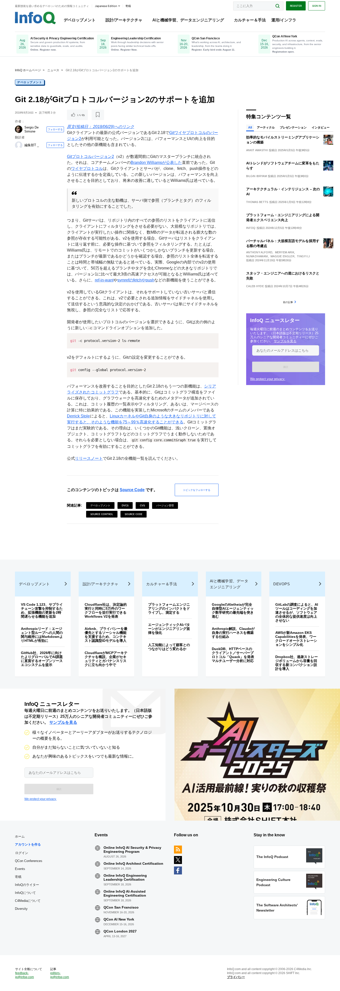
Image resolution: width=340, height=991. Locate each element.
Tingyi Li (303, 256)
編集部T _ (31, 145)
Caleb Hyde (255, 286)
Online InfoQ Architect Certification (133, 863)
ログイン (21, 853)
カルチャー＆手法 (250, 20)
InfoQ (251, 227)
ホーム (20, 836)
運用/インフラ (283, 20)
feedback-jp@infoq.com (24, 975)
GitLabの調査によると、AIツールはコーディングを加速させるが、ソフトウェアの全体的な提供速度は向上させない (296, 612)
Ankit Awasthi (257, 150)
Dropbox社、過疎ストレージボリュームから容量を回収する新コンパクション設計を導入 (296, 663)
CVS (142, 505)
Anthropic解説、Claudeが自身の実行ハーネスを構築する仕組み (233, 633)
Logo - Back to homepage (35, 18)
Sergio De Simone (31, 129)
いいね (81, 114)
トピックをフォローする (196, 489)
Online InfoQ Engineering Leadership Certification (125, 877)
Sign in (316, 5)
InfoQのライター (27, 885)
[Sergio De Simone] (18, 129)
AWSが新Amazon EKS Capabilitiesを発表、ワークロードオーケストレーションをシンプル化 (296, 639)
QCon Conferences (28, 861)
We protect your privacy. (267, 379)
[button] (285, 367)
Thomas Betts (257, 201)
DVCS (125, 505)
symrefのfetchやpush (135, 280)
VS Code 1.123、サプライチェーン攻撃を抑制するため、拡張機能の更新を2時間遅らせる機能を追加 (42, 610)
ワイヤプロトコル (87, 168)
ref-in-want (104, 280)
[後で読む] (98, 115)
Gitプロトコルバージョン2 (90, 156)
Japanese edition (106, 6)
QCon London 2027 (120, 931)
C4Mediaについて (28, 901)
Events (20, 869)
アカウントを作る (28, 844)
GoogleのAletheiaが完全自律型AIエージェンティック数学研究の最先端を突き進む (233, 610)
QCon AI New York (119, 919)
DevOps (281, 584)
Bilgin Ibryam (256, 176)
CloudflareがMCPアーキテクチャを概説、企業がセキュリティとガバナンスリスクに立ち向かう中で (106, 659)
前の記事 (288, 302)
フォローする (55, 129)
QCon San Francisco (121, 907)
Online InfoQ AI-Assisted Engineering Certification (125, 893)
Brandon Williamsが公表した (156, 162)
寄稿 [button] (128, 5)
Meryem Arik (284, 252)
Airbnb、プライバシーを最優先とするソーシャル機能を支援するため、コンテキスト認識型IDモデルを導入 (106, 635)
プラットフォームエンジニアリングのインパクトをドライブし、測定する (169, 608)
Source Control (101, 514)
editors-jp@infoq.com (59, 975)
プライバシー (236, 977)
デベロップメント (80, 20)
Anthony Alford (259, 252)
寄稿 (18, 877)
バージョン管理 (165, 505)
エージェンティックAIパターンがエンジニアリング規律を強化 (169, 629)
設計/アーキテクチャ (124, 20)
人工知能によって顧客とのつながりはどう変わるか (169, 647)
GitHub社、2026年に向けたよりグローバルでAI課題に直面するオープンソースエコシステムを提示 (42, 659)
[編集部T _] (18, 145)
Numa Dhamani (257, 256)
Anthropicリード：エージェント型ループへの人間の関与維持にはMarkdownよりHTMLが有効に (42, 635)
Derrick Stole (78, 416)
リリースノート (89, 458)
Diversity (21, 909)
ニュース (53, 70)
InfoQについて (25, 893)
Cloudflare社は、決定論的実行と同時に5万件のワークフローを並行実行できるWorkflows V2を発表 (106, 610)
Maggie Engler (282, 256)
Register (296, 5)
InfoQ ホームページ (28, 70)
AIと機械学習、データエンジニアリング (188, 20)
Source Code (132, 490)
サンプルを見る (285, 341)
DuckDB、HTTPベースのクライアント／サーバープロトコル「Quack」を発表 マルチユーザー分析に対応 (235, 655)
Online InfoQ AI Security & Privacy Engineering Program (132, 850)
